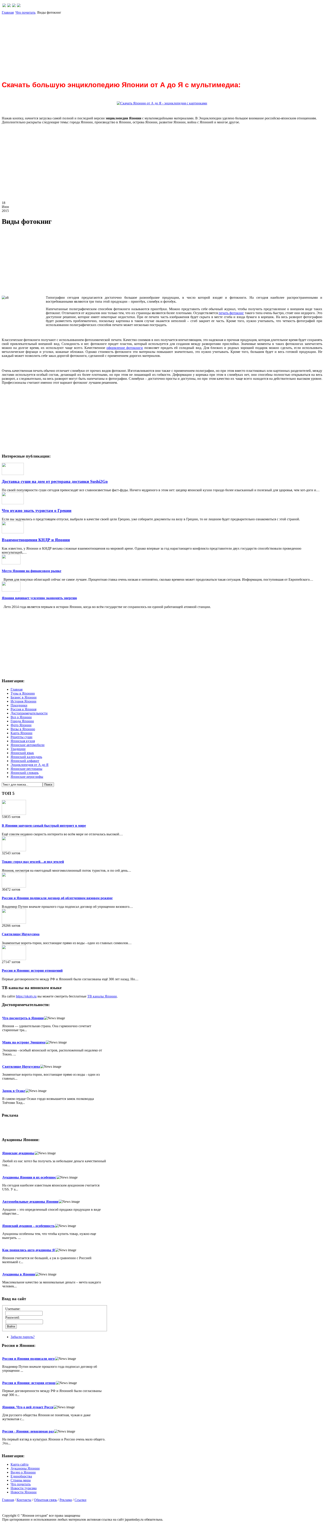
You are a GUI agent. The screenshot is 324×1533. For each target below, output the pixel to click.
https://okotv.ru (26, 996)
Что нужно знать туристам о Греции (36, 510)
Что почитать (25, 12)
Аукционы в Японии (18, 1274)
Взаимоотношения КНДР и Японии (36, 540)
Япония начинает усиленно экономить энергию (39, 598)
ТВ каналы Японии (102, 996)
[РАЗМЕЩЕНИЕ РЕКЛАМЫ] (18, 6)
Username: (12, 1309)
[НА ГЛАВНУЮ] (4, 6)
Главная (8, 12)
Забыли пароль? (23, 1337)
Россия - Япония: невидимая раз (28, 1431)
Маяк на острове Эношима (23, 1042)
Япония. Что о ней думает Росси (27, 1407)
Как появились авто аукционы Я (28, 1250)
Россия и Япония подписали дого (28, 1359)
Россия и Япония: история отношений (32, 970)
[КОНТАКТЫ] (13, 6)
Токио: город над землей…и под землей (33, 862)
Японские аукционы (18, 1153)
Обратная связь (45, 1500)
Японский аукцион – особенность (28, 1226)
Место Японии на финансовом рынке (31, 571)
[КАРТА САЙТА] (9, 6)
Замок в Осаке (13, 1091)
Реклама (66, 1500)
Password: (12, 1317)
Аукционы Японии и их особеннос (29, 1177)
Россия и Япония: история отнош (29, 1383)
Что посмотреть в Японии (23, 1018)
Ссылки (80, 1500)
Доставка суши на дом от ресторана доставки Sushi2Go (55, 481)
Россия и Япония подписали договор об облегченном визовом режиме (57, 898)
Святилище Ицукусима (20, 934)
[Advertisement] (134, 45)
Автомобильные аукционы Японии (30, 1201)
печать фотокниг (231, 313)
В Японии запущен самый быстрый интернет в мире (44, 825)
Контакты (24, 1500)
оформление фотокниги (124, 348)
